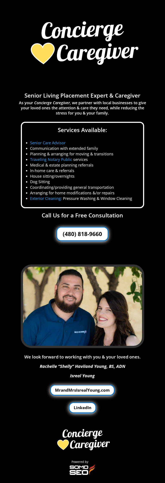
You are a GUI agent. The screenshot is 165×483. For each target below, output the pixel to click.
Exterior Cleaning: (46, 198)
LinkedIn (82, 407)
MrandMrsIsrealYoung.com (82, 390)
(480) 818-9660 (82, 234)
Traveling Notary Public (51, 159)
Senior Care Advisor (48, 142)
